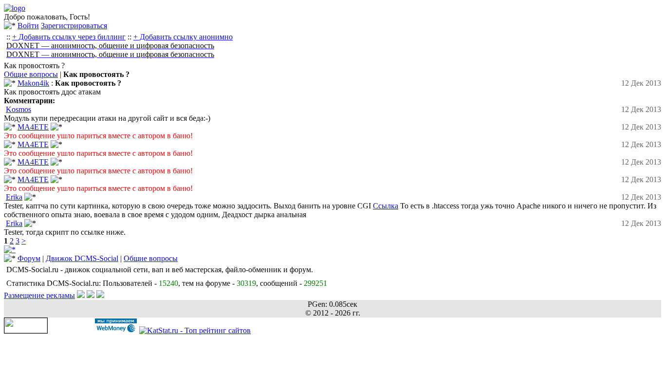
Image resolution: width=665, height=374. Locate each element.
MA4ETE (33, 127)
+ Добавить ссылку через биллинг (69, 37)
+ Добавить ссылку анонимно (183, 37)
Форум (29, 258)
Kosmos (18, 109)
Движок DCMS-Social (82, 258)
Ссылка (385, 206)
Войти (28, 25)
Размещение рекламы (39, 295)
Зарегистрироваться (74, 25)
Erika (14, 197)
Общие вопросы (31, 74)
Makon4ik (33, 83)
